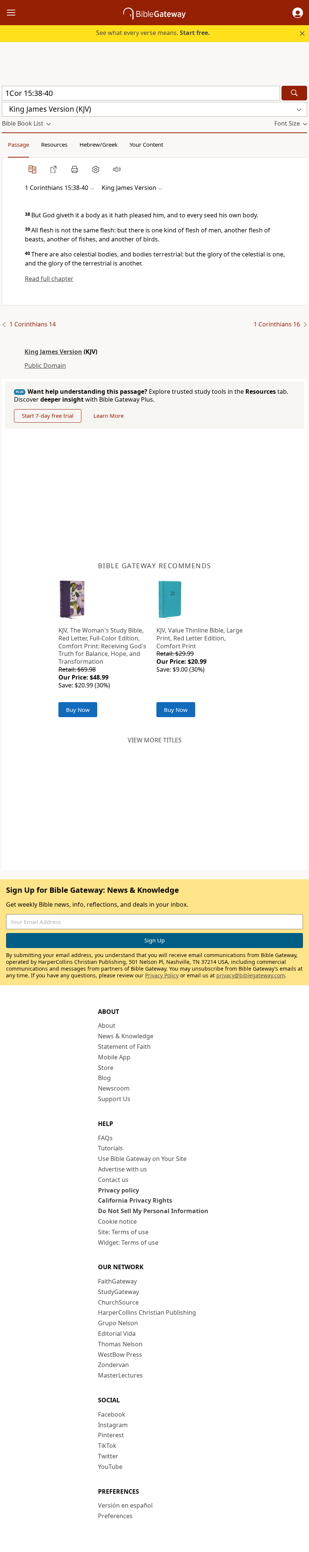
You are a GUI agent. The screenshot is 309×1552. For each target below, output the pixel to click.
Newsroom (114, 1088)
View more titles (155, 740)
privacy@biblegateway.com (250, 975)
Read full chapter (49, 279)
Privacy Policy (162, 975)
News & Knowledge (125, 1036)
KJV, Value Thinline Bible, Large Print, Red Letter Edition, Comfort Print (199, 638)
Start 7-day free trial (47, 415)
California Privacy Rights (135, 1200)
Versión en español (125, 1505)
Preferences (115, 1516)
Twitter (108, 1456)
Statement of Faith (124, 1046)
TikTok (107, 1445)
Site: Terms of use (123, 1232)
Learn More (108, 415)
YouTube (110, 1466)
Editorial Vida (117, 1333)
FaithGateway (117, 1281)
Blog (104, 1078)
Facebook (111, 1414)
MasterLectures (120, 1375)
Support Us (114, 1099)
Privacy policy (118, 1190)
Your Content (146, 144)
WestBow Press (120, 1354)
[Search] (294, 93)
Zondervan (113, 1365)
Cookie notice (117, 1221)
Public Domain (45, 365)
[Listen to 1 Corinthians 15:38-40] (117, 169)
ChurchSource (118, 1302)
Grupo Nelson (118, 1323)
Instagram (113, 1425)
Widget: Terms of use (128, 1242)
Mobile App (114, 1057)
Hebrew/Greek (99, 144)
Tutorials (110, 1148)
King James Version (53, 351)
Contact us (113, 1180)
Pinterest (111, 1435)
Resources (54, 144)
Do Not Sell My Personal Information (153, 1211)
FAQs (105, 1138)
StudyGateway (118, 1292)
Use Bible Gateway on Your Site (142, 1159)
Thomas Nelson (120, 1344)
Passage (18, 144)
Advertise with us (122, 1169)
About (106, 1025)
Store (105, 1067)
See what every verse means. (153, 33)
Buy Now (78, 709)
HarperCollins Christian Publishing (147, 1312)
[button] (297, 13)
